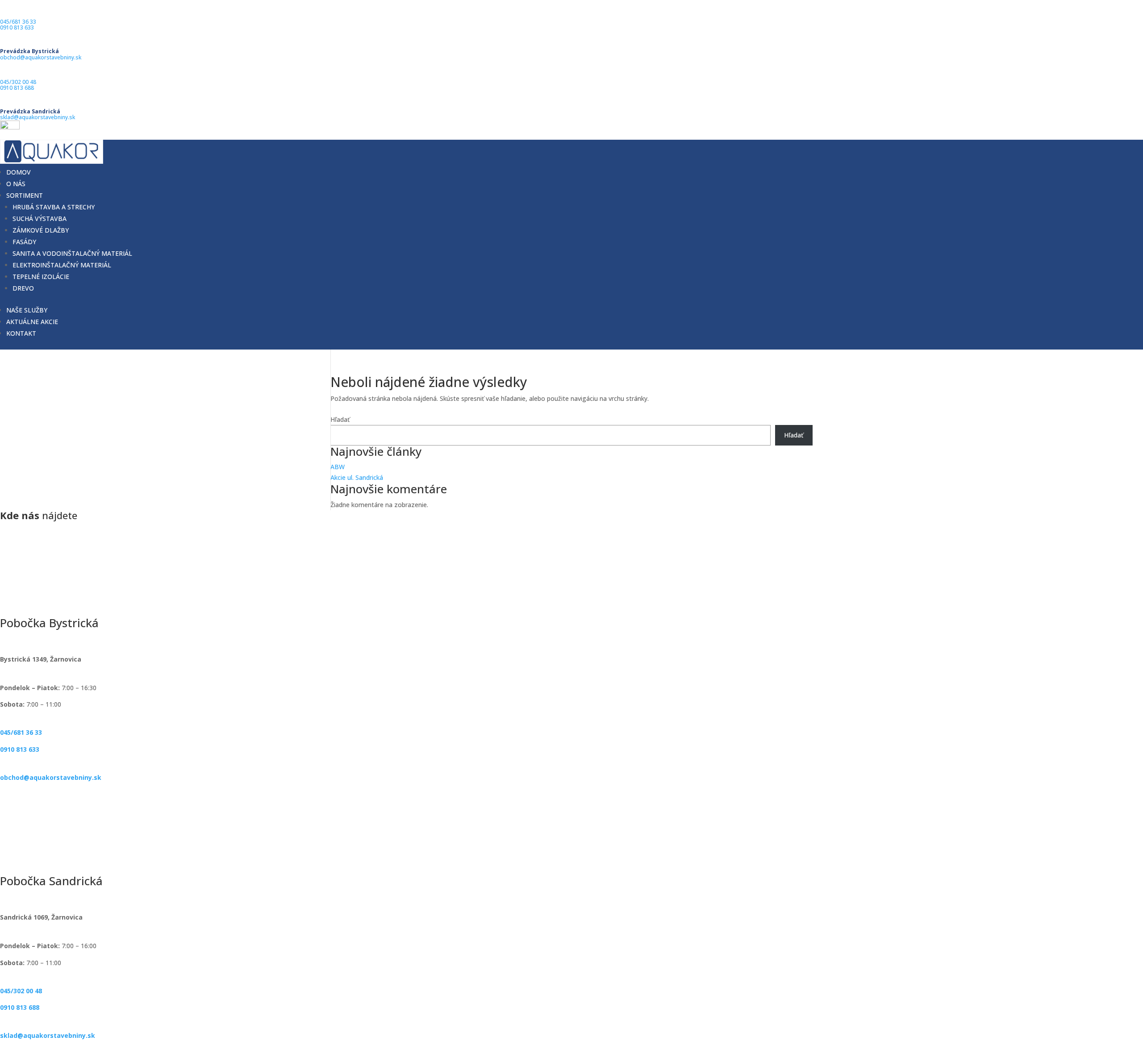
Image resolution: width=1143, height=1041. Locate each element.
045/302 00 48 (18, 82)
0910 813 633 (17, 27)
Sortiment (24, 195)
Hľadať (340, 419)
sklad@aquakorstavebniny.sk (37, 117)
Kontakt (21, 333)
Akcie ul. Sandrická (356, 477)
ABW (337, 466)
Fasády (24, 241)
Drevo (23, 288)
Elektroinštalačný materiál (62, 265)
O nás (15, 183)
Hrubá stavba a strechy (54, 207)
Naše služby (26, 310)
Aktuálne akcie (32, 321)
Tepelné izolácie (41, 276)
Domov (18, 172)
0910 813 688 (17, 88)
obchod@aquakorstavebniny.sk (40, 57)
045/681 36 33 (18, 21)
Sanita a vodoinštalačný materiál (72, 253)
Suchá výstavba (40, 218)
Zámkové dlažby (41, 230)
